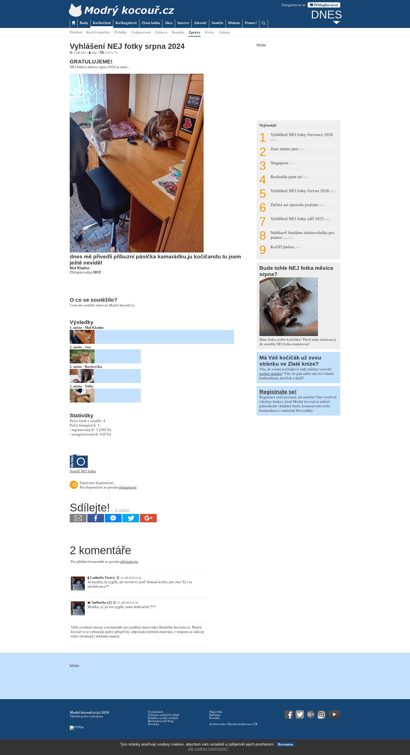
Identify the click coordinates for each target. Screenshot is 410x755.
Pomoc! (251, 23)
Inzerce (183, 23)
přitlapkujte (128, 487)
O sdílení (122, 510)
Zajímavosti (141, 32)
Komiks (178, 32)
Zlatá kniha (151, 23)
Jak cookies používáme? (208, 749)
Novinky (153, 724)
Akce (169, 23)
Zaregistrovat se (293, 5)
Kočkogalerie (126, 23)
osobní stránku (270, 373)
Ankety (224, 32)
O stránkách (155, 711)
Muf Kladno (94, 327)
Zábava (161, 32)
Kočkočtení (102, 23)
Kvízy (209, 32)
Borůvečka (93, 367)
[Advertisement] (298, 81)
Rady (84, 23)
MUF (97, 272)
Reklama (261, 44)
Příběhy (120, 32)
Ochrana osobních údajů (163, 714)
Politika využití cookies (163, 718)
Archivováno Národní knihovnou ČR (233, 724)
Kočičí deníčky (98, 32)
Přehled (76, 32)
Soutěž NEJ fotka (83, 471)
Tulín (89, 386)
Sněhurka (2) (101, 602)
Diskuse (234, 23)
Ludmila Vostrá (102, 577)
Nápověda (215, 711)
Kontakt (214, 718)
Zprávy (195, 32)
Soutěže (217, 23)
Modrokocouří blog (160, 721)
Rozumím (285, 744)
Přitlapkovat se (325, 5)
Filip (94, 52)
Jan (88, 347)
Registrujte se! (277, 392)
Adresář (200, 23)
